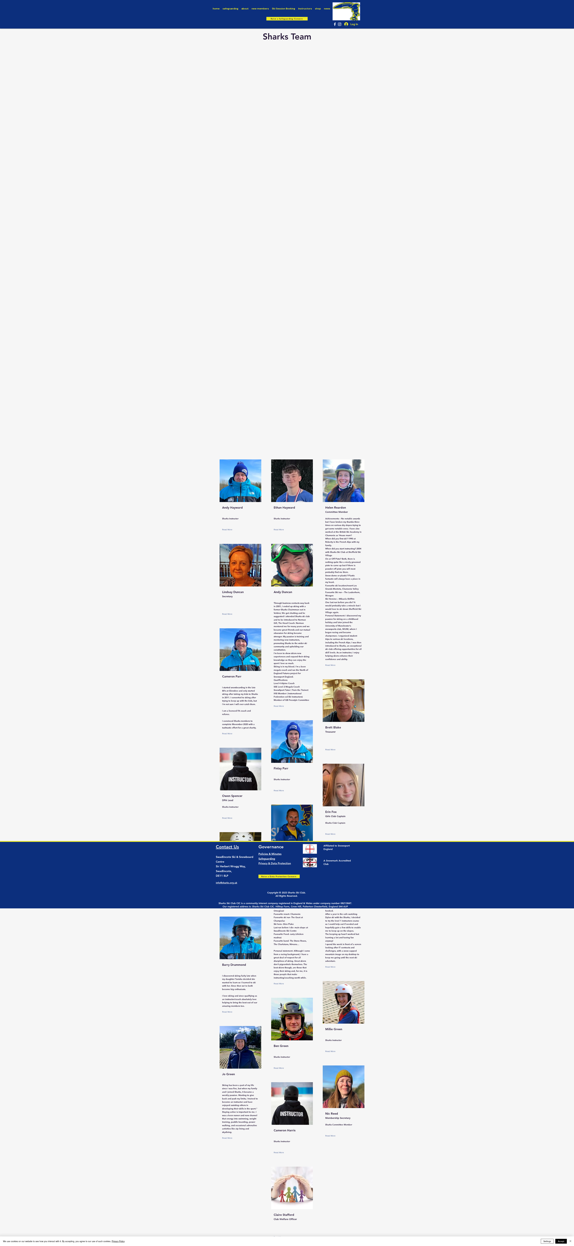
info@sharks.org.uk (226, 882)
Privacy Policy (118, 1241)
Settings (547, 1241)
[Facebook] (335, 24)
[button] (228, 529)
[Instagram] (339, 24)
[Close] (570, 1241)
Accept (561, 1241)
